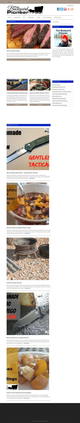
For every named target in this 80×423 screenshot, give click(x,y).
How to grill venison (13, 51)
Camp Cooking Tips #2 (57, 103)
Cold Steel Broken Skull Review (17, 93)
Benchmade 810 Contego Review (18, 338)
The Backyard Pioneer (25, 9)
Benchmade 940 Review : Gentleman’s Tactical (22, 173)
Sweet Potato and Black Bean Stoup (19, 228)
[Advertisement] (29, 70)
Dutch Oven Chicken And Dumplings (59, 105)
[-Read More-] (28, 59)
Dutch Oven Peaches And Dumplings (19, 393)
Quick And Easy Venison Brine (39, 93)
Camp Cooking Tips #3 (14, 283)
